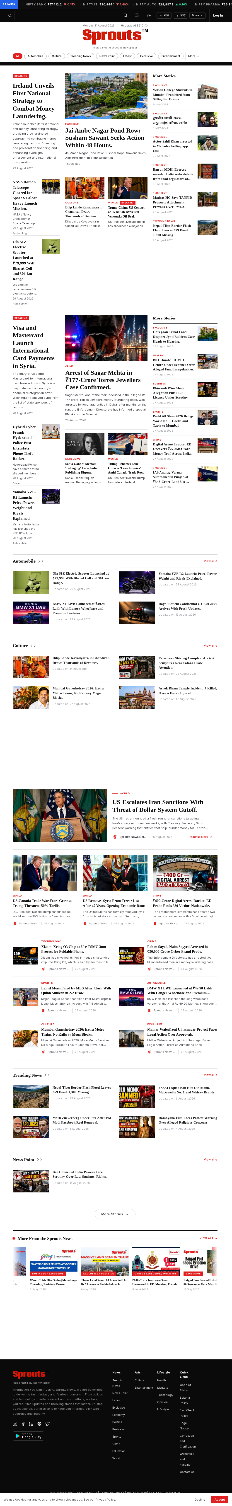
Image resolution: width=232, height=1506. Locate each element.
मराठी (164, 15)
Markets (162, 1387)
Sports (116, 1436)
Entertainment (171, 56)
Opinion (162, 1402)
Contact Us (187, 1472)
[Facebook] (23, 1423)
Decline (200, 1499)
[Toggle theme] (149, 15)
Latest (127, 56)
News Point (107, 56)
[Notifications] (137, 15)
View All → (209, 1238)
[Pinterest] (39, 1423)
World (116, 1458)
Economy (118, 1415)
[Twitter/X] (47, 1423)
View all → (211, 561)
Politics (117, 1422)
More (195, 15)
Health (161, 1380)
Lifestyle (163, 1409)
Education (119, 1451)
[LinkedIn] (31, 1423)
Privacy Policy (105, 1499)
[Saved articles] (125, 15)
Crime (116, 1444)
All (17, 56)
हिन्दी (181, 15)
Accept (220, 1499)
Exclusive (146, 56)
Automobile (35, 56)
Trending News (80, 56)
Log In (218, 15)
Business (118, 1429)
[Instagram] (15, 1423)
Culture (57, 56)
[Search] (9, 15)
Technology (165, 1395)
